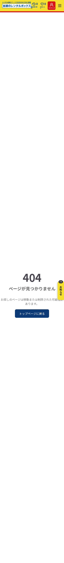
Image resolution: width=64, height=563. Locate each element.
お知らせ (61, 289)
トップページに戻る (32, 313)
